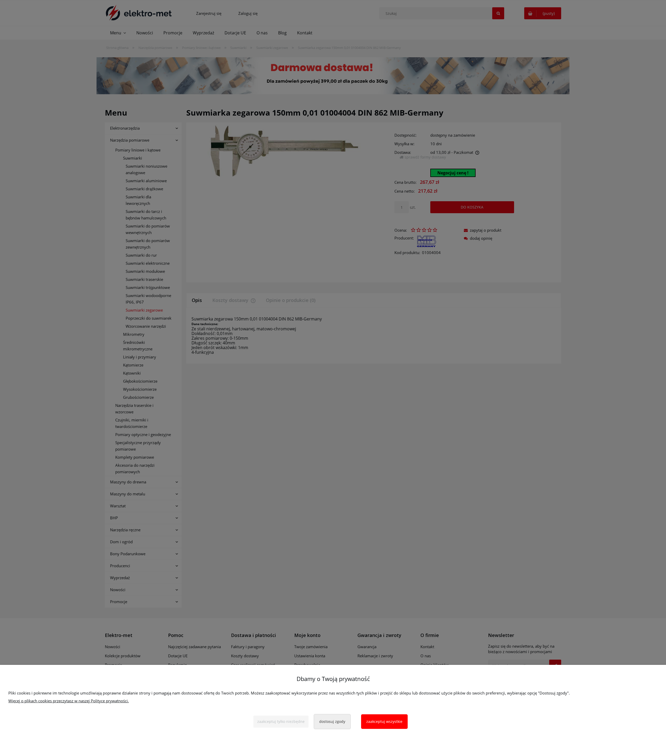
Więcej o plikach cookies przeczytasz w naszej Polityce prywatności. (68, 700)
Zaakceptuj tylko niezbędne (281, 721)
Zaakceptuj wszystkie (384, 721)
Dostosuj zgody (332, 721)
